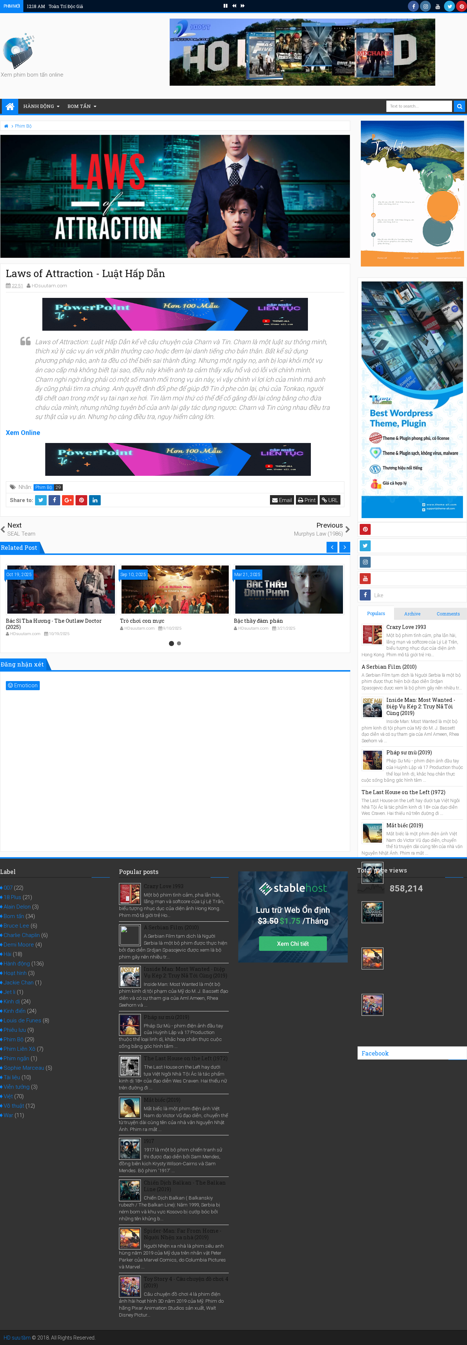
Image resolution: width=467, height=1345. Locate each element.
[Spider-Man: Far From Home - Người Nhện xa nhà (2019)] (372, 958)
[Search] (459, 106)
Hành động (38, 106)
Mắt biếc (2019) (404, 825)
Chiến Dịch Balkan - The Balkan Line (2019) (185, 1186)
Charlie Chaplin (22, 935)
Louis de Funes (22, 1020)
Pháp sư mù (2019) (409, 752)
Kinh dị (12, 1001)
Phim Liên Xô (19, 1049)
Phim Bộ (43, 487)
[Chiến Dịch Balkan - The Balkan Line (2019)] (372, 912)
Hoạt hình (15, 973)
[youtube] (437, 6)
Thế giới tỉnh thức (56, 6)
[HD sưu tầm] (10, 107)
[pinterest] (461, 6)
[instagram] (425, 6)
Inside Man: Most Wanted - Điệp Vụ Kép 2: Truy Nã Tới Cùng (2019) (420, 706)
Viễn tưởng (17, 1087)
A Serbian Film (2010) (389, 666)
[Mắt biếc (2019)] (372, 833)
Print (309, 500)
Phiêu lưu (15, 1030)
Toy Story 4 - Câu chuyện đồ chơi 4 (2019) (186, 1282)
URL (332, 500)
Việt (8, 1096)
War (8, 1115)
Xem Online (23, 432)
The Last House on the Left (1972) (403, 792)
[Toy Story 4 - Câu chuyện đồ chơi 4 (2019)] (372, 1004)
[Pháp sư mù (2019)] (372, 760)
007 (8, 888)
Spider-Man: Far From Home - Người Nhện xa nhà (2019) (182, 1234)
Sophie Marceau (24, 1068)
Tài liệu (12, 1077)
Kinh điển (15, 1011)
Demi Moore (19, 944)
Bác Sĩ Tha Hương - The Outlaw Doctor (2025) (54, 623)
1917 (149, 1141)
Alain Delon (17, 906)
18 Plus (12, 897)
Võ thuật (14, 1106)
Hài (7, 954)
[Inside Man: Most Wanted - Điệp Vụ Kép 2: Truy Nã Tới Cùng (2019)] (372, 707)
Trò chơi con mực (142, 620)
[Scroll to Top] (458, 1332)
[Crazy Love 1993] (372, 634)
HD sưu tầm (17, 1338)
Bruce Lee (16, 925)
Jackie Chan (19, 982)
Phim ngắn (16, 1058)
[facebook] (413, 6)
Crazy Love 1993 (406, 626)
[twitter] (449, 6)
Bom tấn (79, 106)
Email (285, 500)
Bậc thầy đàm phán (258, 620)
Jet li (9, 992)
